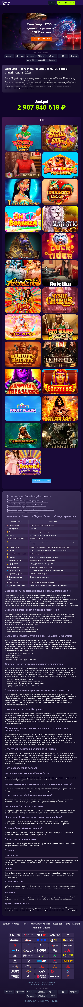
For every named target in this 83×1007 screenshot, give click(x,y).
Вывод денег (58, 924)
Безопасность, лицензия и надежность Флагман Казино (27, 498)
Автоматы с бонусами (41, 481)
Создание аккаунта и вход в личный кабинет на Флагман (27, 502)
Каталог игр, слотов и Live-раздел (19, 508)
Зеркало (6, 924)
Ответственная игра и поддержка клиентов (22, 512)
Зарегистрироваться (66, 3)
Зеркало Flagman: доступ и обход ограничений (23, 500)
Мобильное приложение (40, 924)
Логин (52, 3)
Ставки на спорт (73, 924)
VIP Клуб (15, 924)
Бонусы (25, 924)
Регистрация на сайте (41, 39)
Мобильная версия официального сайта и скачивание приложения (30, 510)
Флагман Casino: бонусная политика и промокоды (25, 504)
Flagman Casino (6, 2)
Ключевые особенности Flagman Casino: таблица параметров (29, 496)
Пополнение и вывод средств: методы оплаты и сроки (26, 506)
